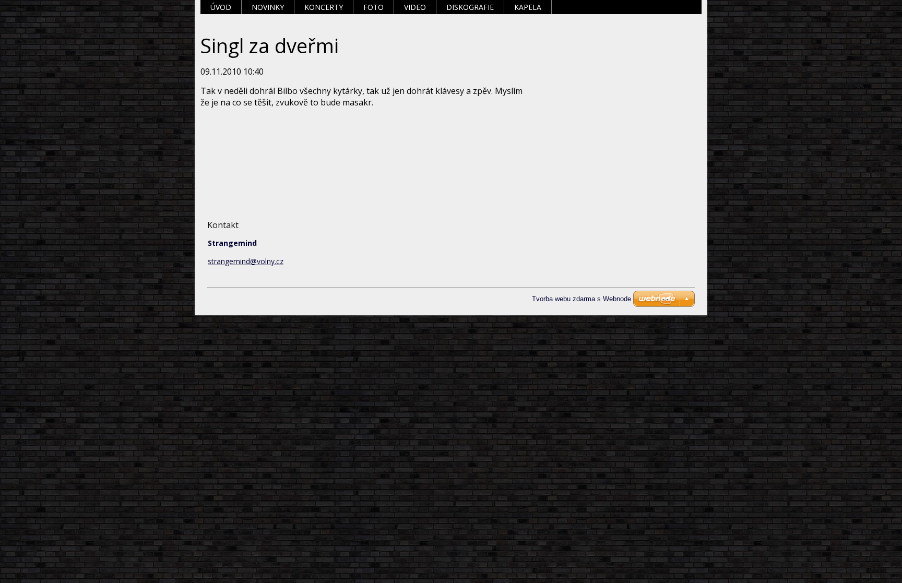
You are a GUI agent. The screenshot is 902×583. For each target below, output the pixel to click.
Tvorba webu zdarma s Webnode (581, 299)
